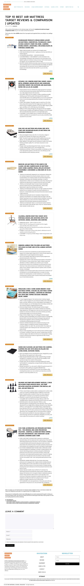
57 (30, 580)
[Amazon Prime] (50, 71)
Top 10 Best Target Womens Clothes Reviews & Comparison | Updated (23, 502)
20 (25, 579)
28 (37, 579)
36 (49, 579)
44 (61, 579)
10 (12, 579)
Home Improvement (37, 7)
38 (52, 579)
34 (46, 579)
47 (65, 579)
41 (56, 579)
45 (62, 579)
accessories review (11, 500)
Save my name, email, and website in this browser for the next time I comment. (25, 542)
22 (28, 579)
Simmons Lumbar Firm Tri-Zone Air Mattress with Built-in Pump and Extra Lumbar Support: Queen (35, 247)
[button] (78, 7)
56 (79, 579)
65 (42, 580)
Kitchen (47, 7)
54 (76, 579)
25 (32, 579)
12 (15, 579)
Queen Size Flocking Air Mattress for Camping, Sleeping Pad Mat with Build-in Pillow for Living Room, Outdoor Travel (35, 349)
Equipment (42, 563)
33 (44, 579)
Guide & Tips (54, 7)
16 (20, 579)
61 (36, 580)
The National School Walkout (16, 584)
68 (46, 580)
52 (73, 579)
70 (49, 580)
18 (22, 579)
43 (59, 579)
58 (31, 580)
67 (45, 580)
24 (31, 579)
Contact (42, 569)
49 (68, 579)
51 (71, 579)
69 (48, 580)
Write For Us (69, 7)
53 (74, 579)
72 (52, 580)
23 (30, 579)
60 (34, 580)
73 (54, 580)
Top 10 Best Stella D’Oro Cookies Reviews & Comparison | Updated (22, 503)
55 (77, 579)
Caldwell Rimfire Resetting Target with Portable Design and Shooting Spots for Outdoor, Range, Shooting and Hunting (33, 218)
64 (40, 580)
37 (50, 579)
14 (17, 579)
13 (16, 579)
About (42, 557)
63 (39, 580)
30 (40, 579)
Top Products (9, 499)
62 (37, 580)
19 (24, 579)
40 (55, 579)
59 (33, 580)
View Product (48, 73)
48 (67, 579)
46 (64, 579)
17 (21, 579)
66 (43, 580)
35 (47, 579)
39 (53, 579)
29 (38, 579)
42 (58, 579)
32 (43, 579)
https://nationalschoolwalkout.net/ (15, 561)
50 (70, 579)
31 (41, 579)
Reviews (27, 7)
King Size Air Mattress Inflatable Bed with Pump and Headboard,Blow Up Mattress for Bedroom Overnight (34, 130)
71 (51, 580)
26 (34, 579)
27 (35, 579)
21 (27, 579)
